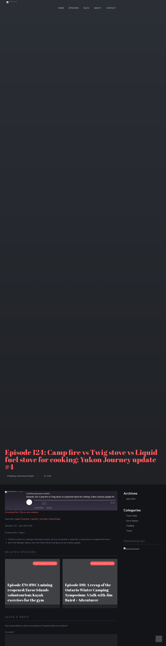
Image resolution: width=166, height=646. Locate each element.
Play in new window (28, 512)
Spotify (34, 519)
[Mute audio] (35, 503)
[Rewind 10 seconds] (39, 503)
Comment (10, 632)
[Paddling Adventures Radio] (11, 4)
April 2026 (130, 499)
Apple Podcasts (22, 519)
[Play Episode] (29, 502)
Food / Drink (131, 515)
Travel (129, 531)
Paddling (130, 525)
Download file (11, 512)
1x (44, 503)
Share (49, 508)
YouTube (44, 519)
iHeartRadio (54, 519)
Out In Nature (132, 521)
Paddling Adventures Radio (20, 476)
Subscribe (38, 508)
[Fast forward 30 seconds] (48, 503)
